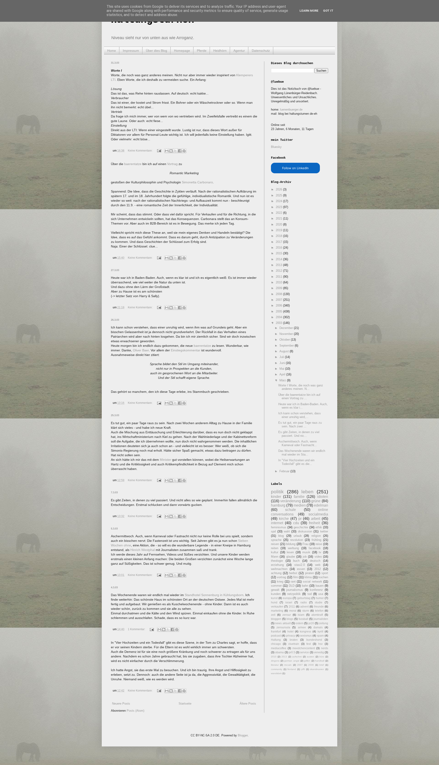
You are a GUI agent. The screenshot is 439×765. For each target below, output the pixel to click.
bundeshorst (314, 639)
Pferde (201, 50)
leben (307, 491)
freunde (319, 606)
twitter (324, 531)
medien (300, 505)
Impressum (131, 50)
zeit (273, 614)
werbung (293, 548)
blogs (289, 618)
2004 (279, 317)
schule (290, 510)
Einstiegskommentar (185, 350)
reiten (274, 548)
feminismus (278, 527)
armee (302, 627)
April (282, 374)
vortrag (281, 577)
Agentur (239, 50)
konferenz (316, 589)
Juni (282, 363)
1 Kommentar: (137, 629)
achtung (276, 573)
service (304, 652)
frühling (316, 540)
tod (310, 594)
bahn (305, 585)
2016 (279, 247)
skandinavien (317, 669)
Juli (282, 357)
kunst (274, 598)
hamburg (278, 505)
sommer (276, 585)
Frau (305, 544)
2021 (279, 218)
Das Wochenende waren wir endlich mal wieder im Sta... (301, 452)
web (317, 565)
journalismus (294, 589)
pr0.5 (292, 652)
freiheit (314, 523)
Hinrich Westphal (142, 550)
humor (320, 598)
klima (308, 577)
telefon (319, 610)
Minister (165, 459)
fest (308, 643)
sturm (305, 610)
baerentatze (133, 164)
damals (318, 627)
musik (306, 552)
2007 (279, 299)
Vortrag (172, 164)
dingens (275, 660)
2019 (279, 230)
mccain (288, 665)
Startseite (185, 703)
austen (310, 656)
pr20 (311, 623)
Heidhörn (220, 50)
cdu (296, 523)
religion (316, 535)
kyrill (320, 631)
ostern (299, 623)
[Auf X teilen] (175, 151)
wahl (287, 531)
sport (324, 573)
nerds (324, 648)
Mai (282, 368)
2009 (279, 288)
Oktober (285, 339)
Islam (301, 614)
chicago (276, 643)
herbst (293, 573)
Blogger (243, 735)
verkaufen (277, 606)
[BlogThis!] (171, 151)
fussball (303, 618)
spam (320, 635)
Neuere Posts (121, 703)
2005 (279, 311)
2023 (279, 207)
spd (273, 531)
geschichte (301, 527)
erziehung (277, 565)
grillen (307, 660)
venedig (319, 652)
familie (299, 497)
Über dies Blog (156, 50)
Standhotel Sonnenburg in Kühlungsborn (214, 595)
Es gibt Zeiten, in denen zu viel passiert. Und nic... (298, 433)
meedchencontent (303, 648)
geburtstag (304, 598)
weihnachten (279, 569)
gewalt (275, 589)
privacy (290, 635)
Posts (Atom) (135, 710)
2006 (279, 305)
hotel (290, 631)
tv (320, 552)
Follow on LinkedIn (295, 168)
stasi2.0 (299, 565)
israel (288, 602)
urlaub (298, 535)
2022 (279, 212)
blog (281, 535)
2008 (279, 294)
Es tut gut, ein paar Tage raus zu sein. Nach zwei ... (300, 424)
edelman (321, 505)
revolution (296, 540)
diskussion (305, 531)
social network (312, 581)
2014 (279, 259)
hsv (320, 643)
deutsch (315, 560)
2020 (279, 224)
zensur (286, 614)
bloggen (276, 618)
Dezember (286, 328)
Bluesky (276, 147)
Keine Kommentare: (140, 150)
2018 (279, 236)
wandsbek (276, 673)
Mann (274, 556)
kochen (323, 577)
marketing (277, 610)
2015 (279, 253)
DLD (291, 585)
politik (277, 491)
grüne (316, 501)
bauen (320, 585)
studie (318, 602)
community (276, 669)
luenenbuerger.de (291, 109)
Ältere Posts (248, 703)
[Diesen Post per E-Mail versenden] (166, 151)
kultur (274, 552)
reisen (275, 544)
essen (301, 569)
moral (292, 610)
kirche (284, 519)
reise (319, 544)
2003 (279, 323)
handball (319, 660)
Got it (328, 10)
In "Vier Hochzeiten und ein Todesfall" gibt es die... (296, 462)
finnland (291, 669)
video (318, 556)
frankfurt (276, 631)
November (286, 334)
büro (321, 656)
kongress (305, 631)
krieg (280, 581)
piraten (309, 573)
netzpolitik (294, 594)
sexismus (306, 635)
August (284, 351)
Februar (284, 471)
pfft (303, 669)
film (295, 577)
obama (279, 652)
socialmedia (318, 514)
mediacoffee (278, 648)
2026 (279, 189)
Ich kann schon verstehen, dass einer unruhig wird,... (299, 415)
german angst (291, 660)
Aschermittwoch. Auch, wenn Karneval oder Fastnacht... (297, 443)
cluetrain (293, 643)
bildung (290, 544)
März (283, 380)
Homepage (182, 50)
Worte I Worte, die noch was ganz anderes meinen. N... (300, 387)
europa (287, 598)
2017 (279, 242)
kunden (276, 594)
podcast (276, 635)
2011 (279, 276)
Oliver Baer (141, 350)
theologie (277, 560)
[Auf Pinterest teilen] (184, 151)
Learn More (309, 10)
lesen (290, 552)
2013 (279, 265)
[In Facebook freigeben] (179, 151)
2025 (279, 195)
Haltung (276, 639)
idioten (322, 497)
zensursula (283, 627)
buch (296, 560)
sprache (276, 540)
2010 (279, 282)
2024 (279, 201)
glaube (290, 556)
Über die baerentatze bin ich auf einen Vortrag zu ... (299, 396)
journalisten (320, 618)
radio (303, 602)
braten (294, 639)
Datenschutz (261, 50)
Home (111, 50)
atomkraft (317, 614)
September (287, 345)
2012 (279, 270)
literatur (275, 665)
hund (274, 602)
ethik (319, 527)
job (305, 556)
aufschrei (297, 656)
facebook (315, 548)
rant (293, 581)
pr (300, 519)
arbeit (315, 519)
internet (277, 523)
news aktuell (283, 623)
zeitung (323, 623)
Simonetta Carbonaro (197, 182)
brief (321, 665)
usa (320, 594)
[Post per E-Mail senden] (159, 150)
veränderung (290, 501)
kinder (276, 497)
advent (304, 606)
